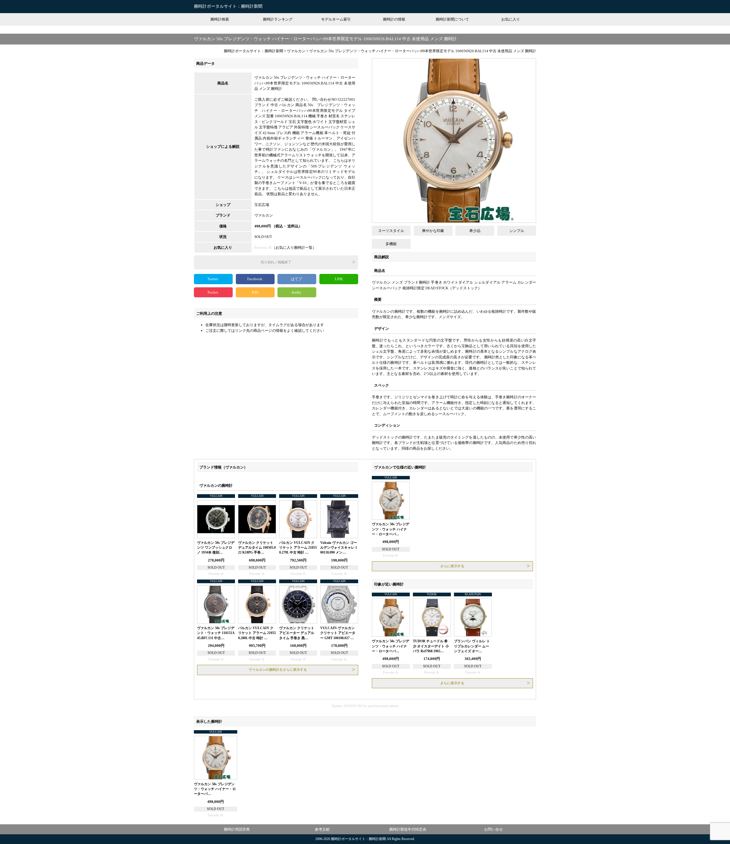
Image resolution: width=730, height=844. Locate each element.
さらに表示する (452, 566)
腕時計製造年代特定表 (407, 829)
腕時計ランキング (278, 19)
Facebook (255, 279)
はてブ (297, 279)
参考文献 (322, 829)
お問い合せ (493, 829)
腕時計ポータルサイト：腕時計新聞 (228, 6)
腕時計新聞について (452, 19)
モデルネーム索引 (336, 19)
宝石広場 (261, 205)
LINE (339, 279)
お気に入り (510, 19)
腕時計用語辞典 (237, 829)
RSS (255, 292)
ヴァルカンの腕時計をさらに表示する (278, 669)
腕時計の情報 (394, 19)
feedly (297, 292)
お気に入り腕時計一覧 (294, 247)
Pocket (213, 292)
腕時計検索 (219, 19)
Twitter (213, 279)
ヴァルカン (263, 215)
